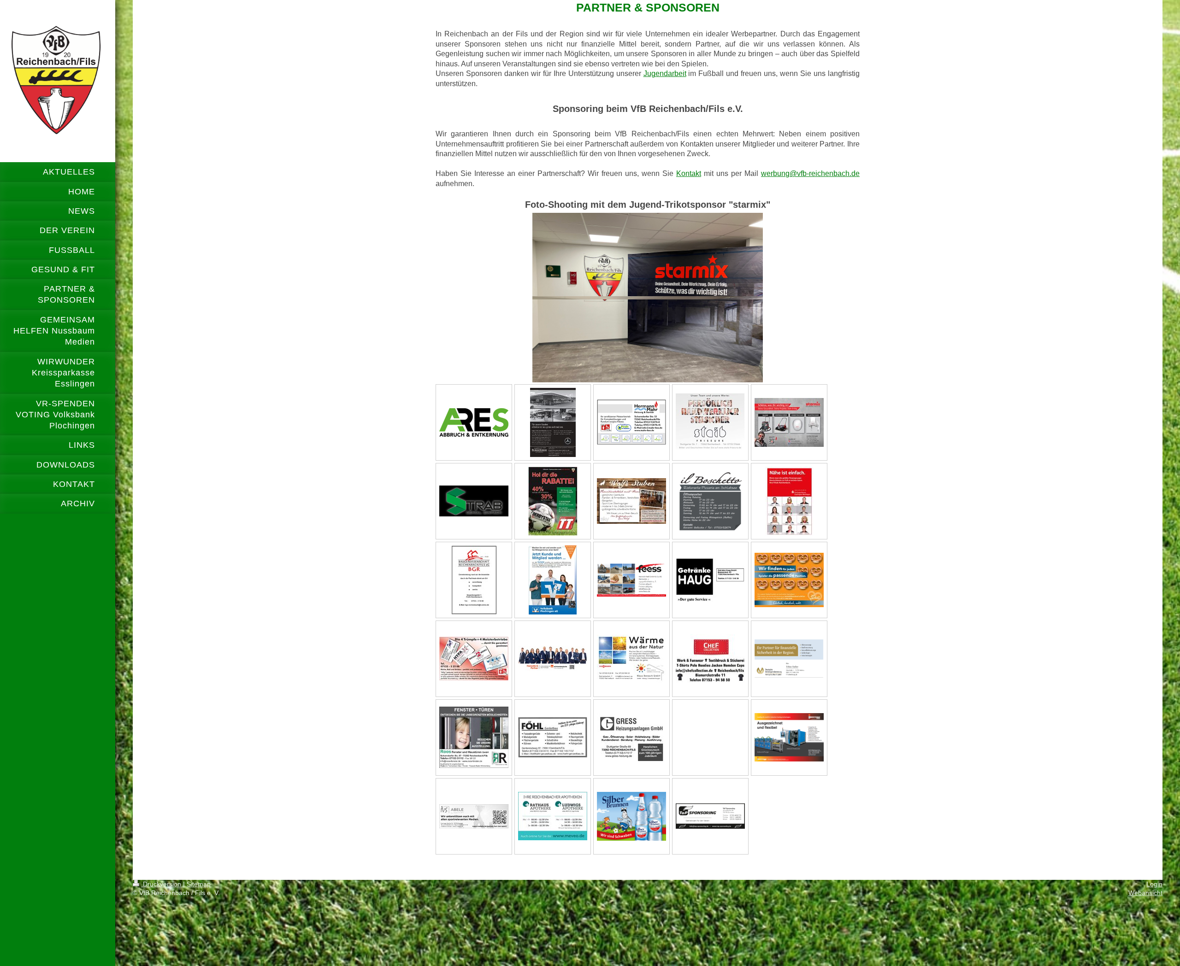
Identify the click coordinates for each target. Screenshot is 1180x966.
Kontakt (688, 173)
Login (1154, 884)
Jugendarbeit (664, 73)
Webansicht (1145, 892)
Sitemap (199, 884)
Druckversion (162, 884)
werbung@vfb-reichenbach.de (810, 173)
